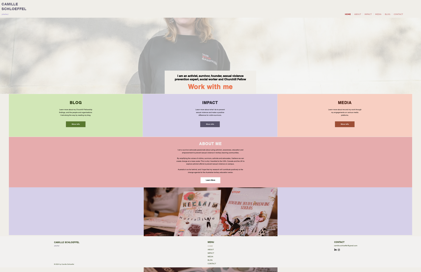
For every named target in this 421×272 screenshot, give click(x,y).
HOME (210, 246)
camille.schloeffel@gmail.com (345, 246)
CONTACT (212, 264)
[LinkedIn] (335, 249)
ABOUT (211, 250)
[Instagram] (338, 249)
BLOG (210, 260)
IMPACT (211, 253)
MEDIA (210, 257)
